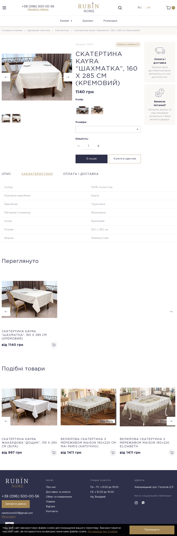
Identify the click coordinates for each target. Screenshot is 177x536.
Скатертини (62, 30)
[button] (67, 77)
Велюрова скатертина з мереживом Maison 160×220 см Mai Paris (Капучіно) (88, 443)
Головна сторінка (12, 30)
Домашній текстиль (39, 30)
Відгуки (50, 507)
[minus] (79, 146)
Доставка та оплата (58, 492)
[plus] (98, 146)
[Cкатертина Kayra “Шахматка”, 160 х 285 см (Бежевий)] (82, 110)
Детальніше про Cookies (103, 532)
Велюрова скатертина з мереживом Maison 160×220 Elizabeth (144, 443)
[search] (120, 7)
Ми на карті (9, 517)
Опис (6, 174)
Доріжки (88, 21)
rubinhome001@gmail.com (17, 513)
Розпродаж (110, 21)
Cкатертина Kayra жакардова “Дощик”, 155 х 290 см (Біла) (29, 443)
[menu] (4, 7)
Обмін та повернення (59, 497)
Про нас (51, 487)
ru (140, 8)
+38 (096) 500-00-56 (38, 6)
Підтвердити (152, 530)
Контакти (52, 511)
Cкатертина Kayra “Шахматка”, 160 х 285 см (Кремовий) (24, 335)
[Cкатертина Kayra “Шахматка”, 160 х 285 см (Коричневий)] (97, 110)
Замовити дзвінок (38, 9)
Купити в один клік (125, 159)
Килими (64, 21)
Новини (50, 502)
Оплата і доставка (81, 174)
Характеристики (37, 174)
